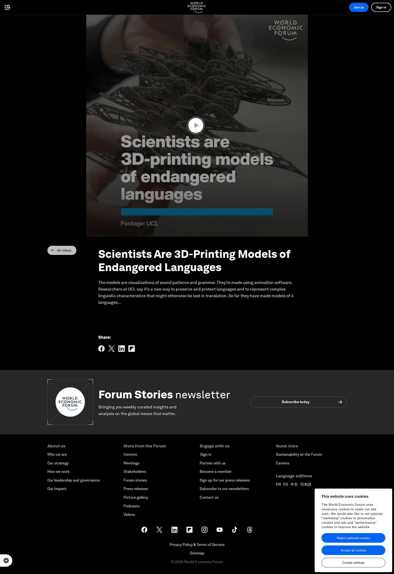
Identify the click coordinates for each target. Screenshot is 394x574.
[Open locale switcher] (6, 560)
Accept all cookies (353, 550)
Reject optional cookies (353, 538)
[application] (197, 126)
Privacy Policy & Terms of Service (197, 544)
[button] (197, 125)
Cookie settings (353, 562)
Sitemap (197, 553)
